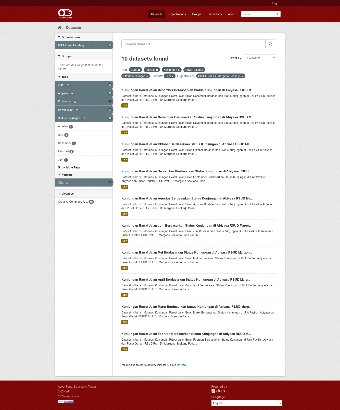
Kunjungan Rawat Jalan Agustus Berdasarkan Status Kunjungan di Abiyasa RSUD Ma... (187, 198)
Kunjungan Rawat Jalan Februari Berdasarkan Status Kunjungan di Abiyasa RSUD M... (186, 333)
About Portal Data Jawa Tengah (77, 386)
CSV (125, 105)
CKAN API (64, 391)
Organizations (177, 14)
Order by (235, 58)
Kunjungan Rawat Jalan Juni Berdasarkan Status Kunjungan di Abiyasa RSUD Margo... (186, 225)
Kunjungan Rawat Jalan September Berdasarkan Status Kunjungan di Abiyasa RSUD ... (186, 171)
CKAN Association (69, 396)
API (169, 364)
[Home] (59, 27)
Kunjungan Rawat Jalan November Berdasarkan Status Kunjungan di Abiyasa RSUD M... (187, 117)
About (231, 14)
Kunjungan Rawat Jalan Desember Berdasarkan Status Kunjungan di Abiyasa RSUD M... (187, 90)
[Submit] (277, 13)
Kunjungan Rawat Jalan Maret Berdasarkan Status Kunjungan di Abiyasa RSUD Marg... (186, 306)
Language (218, 397)
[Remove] (139, 69)
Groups (196, 14)
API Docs (182, 364)
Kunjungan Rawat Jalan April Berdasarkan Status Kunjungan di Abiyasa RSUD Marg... (185, 279)
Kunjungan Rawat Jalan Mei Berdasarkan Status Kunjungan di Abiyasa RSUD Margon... (186, 252)
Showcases (215, 14)
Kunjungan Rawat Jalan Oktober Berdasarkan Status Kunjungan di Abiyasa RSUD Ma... (186, 144)
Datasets (156, 14)
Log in (276, 3)
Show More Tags (69, 167)
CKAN (218, 391)
